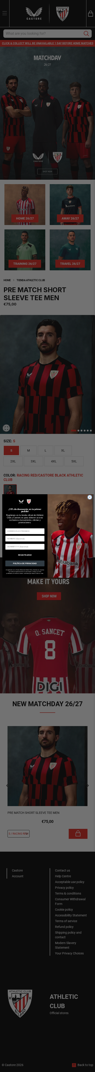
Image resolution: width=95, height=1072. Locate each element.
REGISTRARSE (25, 555)
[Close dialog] (90, 497)
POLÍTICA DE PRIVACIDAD (25, 563)
